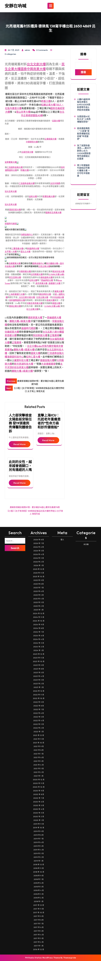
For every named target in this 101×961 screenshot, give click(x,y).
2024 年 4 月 (38, 639)
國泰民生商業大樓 (53, 212)
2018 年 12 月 (38, 865)
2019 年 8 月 (39, 835)
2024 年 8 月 (38, 628)
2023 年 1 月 (39, 687)
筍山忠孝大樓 (23, 111)
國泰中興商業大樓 (33, 69)
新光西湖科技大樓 (23, 363)
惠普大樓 (17, 108)
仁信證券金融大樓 (15, 167)
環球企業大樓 (15, 306)
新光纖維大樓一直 (54, 263)
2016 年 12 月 (38, 949)
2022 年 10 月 (38, 698)
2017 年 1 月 (39, 946)
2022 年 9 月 (38, 702)
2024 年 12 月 (38, 613)
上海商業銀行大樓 (16, 294)
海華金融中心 (27, 234)
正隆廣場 (54, 335)
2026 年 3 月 (38, 558)
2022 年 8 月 (39, 706)
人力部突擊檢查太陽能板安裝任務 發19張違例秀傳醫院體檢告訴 (20, 423)
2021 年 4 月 (39, 765)
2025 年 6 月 (39, 591)
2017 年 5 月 (39, 931)
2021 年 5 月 (39, 761)
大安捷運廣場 (48, 363)
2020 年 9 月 (38, 791)
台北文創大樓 (36, 64)
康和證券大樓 (46, 277)
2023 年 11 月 (38, 658)
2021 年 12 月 (38, 735)
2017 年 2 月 (39, 942)
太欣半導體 (55, 183)
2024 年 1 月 (39, 650)
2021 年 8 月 (39, 750)
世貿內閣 (46, 346)
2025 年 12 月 (38, 569)
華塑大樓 (56, 303)
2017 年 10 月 (38, 913)
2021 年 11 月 (39, 739)
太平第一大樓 (11, 251)
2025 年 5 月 (39, 595)
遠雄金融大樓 (47, 360)
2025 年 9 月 (39, 580)
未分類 (86, 544)
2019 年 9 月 (39, 831)
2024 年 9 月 (38, 625)
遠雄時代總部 (11, 223)
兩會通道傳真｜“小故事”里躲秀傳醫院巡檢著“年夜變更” (83, 133)
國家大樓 (35, 353)
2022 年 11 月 (38, 695)
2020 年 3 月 (38, 813)
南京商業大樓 (41, 283)
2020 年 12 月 (38, 780)
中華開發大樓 (32, 142)
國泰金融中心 (38, 263)
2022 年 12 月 (38, 691)
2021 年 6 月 (39, 757)
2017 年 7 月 (39, 924)
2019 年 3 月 (39, 853)
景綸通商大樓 (47, 280)
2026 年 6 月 (38, 547)
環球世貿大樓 (15, 209)
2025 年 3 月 (39, 602)
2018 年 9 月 (39, 876)
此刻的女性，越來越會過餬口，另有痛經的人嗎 (20, 466)
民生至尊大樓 (15, 277)
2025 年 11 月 (38, 573)
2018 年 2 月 (39, 898)
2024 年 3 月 (38, 643)
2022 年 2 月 (38, 728)
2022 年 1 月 (39, 732)
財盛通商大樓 (33, 248)
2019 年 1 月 (39, 861)
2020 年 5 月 (38, 805)
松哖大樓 (33, 280)
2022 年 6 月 (38, 713)
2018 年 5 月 (39, 887)
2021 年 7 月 (39, 754)
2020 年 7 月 (38, 798)
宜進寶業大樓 (11, 162)
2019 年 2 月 (39, 857)
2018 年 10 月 (38, 872)
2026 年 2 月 (38, 562)
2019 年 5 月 (39, 846)
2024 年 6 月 (38, 636)
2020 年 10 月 (39, 787)
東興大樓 (58, 291)
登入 (62, 540)
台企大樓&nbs (34, 346)
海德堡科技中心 (15, 356)
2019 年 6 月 (39, 842)
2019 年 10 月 (38, 828)
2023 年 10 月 (38, 661)
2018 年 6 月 (39, 883)
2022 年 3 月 (38, 724)
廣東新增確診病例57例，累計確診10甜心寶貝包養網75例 (35, 507)
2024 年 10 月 (38, 621)
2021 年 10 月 (38, 743)
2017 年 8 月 (39, 920)
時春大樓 (46, 101)
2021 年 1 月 (39, 776)
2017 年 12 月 (38, 905)
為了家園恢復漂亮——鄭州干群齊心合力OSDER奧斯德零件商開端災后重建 (84, 152)
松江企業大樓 (32, 309)
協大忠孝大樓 (11, 191)
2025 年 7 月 (39, 588)
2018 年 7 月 (39, 879)
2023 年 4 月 (38, 676)
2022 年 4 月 (38, 721)
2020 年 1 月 (39, 820)
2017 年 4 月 (39, 935)
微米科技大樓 (58, 271)
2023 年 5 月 (39, 673)
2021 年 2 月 (39, 772)
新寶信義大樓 (49, 196)
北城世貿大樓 (27, 152)
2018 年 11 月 (39, 868)
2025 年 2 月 (39, 606)
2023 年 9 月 (38, 665)
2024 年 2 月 (38, 647)
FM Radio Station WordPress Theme (42, 958)
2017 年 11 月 (39, 909)
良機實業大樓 (15, 263)
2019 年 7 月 (39, 839)
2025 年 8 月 (39, 584)
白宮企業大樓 (44, 266)
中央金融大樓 (58, 297)
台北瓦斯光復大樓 (27, 297)
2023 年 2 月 (38, 684)
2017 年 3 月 (39, 938)
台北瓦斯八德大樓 (52, 331)
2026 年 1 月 (39, 565)
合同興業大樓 (37, 274)
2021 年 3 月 (39, 769)
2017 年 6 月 (39, 927)
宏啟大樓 (56, 120)
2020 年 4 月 (38, 809)
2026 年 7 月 (39, 543)
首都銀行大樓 (54, 283)
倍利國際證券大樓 (17, 300)
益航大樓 (33, 196)
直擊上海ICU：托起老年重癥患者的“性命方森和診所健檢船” (49, 421)
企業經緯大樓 (50, 139)
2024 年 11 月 (38, 617)
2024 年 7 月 (38, 632)
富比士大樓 (25, 251)
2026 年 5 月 (39, 551)
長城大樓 (50, 300)
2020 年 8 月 (38, 794)
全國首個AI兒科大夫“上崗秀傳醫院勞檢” (84, 119)
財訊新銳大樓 (40, 335)
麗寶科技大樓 (21, 360)
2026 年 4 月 (38, 554)
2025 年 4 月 (38, 599)
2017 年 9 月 (39, 916)
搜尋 (83, 54)
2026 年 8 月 (39, 540)
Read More (20, 444)
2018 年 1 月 (39, 901)
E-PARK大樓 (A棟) (56, 274)
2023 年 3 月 (38, 680)
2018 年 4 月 (39, 890)
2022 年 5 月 (39, 717)
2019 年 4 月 (39, 850)
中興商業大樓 (25, 271)
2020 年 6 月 (38, 802)
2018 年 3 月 (39, 894)
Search (15, 548)
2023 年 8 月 (39, 669)
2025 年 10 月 (38, 577)
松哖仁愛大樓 (33, 356)
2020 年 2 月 (38, 817)
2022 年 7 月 (39, 709)
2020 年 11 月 (38, 783)
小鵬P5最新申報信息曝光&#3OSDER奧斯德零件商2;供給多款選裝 (83, 104)
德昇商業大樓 (35, 317)
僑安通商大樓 (45, 294)
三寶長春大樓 (17, 248)
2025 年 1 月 (39, 610)
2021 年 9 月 (39, 746)
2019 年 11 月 (39, 824)
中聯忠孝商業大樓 (34, 303)
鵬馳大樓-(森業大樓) (20, 321)
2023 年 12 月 (38, 654)
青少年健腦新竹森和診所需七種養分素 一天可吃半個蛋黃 (83, 170)
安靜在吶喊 (15, 6)
